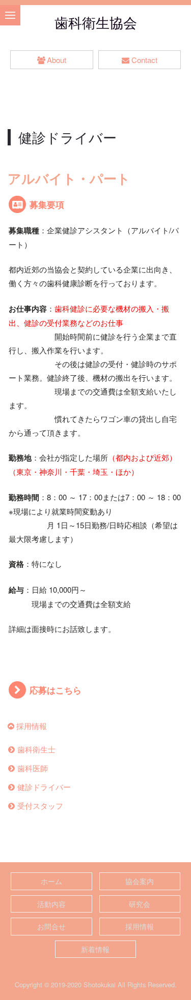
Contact (144, 59)
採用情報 (31, 725)
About (56, 59)
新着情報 (95, 949)
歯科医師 (32, 768)
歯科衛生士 (36, 749)
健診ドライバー (44, 786)
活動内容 (51, 904)
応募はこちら (55, 690)
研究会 (139, 904)
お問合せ (51, 926)
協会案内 (139, 881)
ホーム (51, 881)
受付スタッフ (40, 805)
